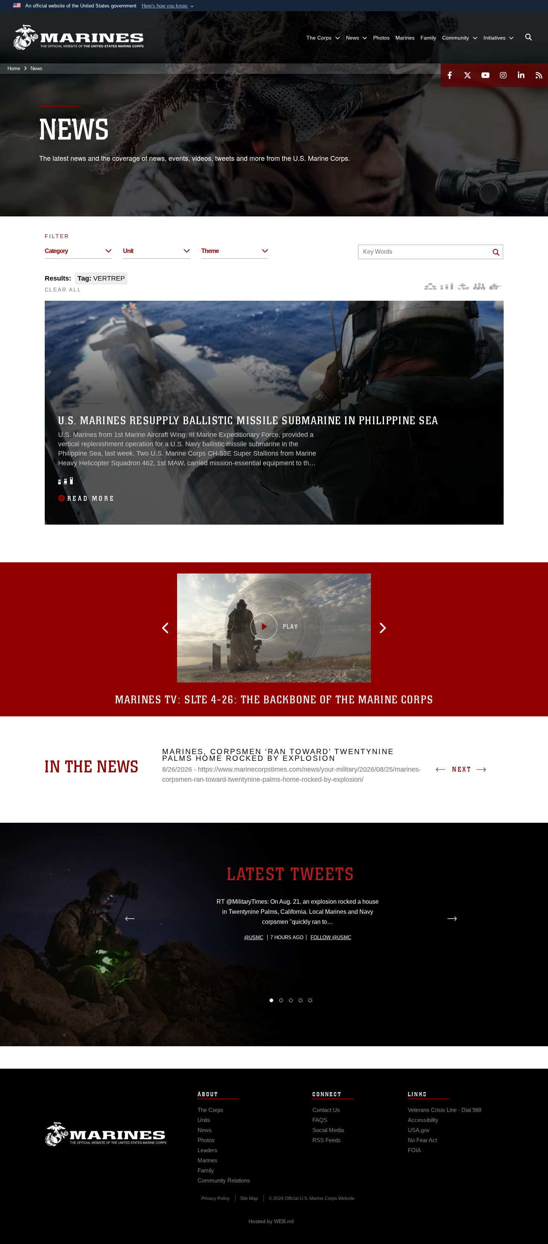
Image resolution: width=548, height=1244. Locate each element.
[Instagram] (503, 75)
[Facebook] (450, 75)
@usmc (253, 937)
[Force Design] (430, 286)
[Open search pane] (528, 37)
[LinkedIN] (521, 75)
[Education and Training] (447, 286)
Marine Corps (106, 1134)
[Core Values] (463, 286)
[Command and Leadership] (479, 286)
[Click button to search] (496, 252)
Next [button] (462, 769)
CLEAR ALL (63, 290)
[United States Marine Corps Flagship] (78, 37)
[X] (467, 75)
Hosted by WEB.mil (271, 1221)
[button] (168, 6)
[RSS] (539, 75)
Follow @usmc (331, 937)
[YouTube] (485, 75)
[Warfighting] (495, 286)
